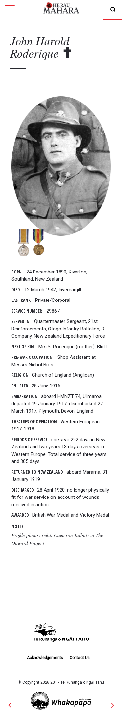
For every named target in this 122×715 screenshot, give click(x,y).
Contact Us (80, 657)
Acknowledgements (45, 657)
